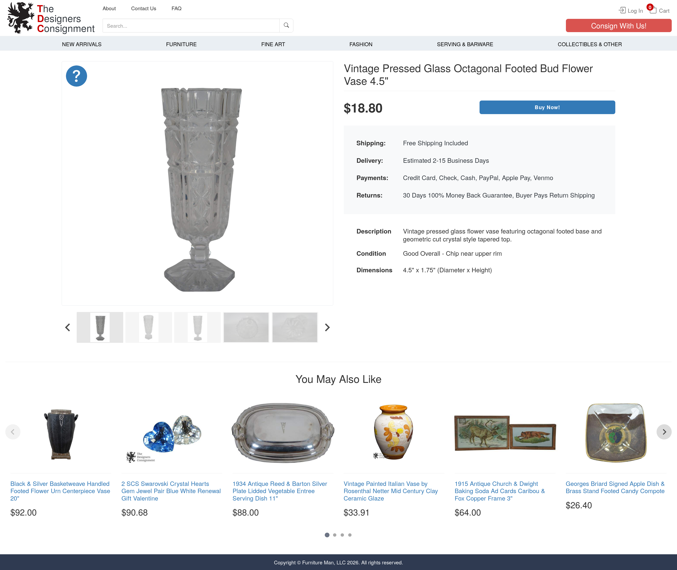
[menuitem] (100, 327)
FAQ (176, 8)
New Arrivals (82, 44)
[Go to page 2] (334, 535)
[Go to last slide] (68, 327)
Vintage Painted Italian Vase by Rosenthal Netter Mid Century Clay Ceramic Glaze (391, 490)
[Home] (21, 18)
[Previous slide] (12, 431)
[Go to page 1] (327, 535)
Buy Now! (547, 107)
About (109, 8)
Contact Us (143, 8)
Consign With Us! (618, 25)
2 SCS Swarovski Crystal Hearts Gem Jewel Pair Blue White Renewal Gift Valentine (171, 490)
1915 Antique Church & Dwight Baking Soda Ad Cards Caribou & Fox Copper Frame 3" (500, 490)
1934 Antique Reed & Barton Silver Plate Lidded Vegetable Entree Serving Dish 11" (280, 490)
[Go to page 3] (342, 535)
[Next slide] (327, 327)
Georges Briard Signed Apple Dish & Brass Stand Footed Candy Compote (615, 487)
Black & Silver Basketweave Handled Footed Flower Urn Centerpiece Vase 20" (60, 490)
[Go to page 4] (350, 535)
